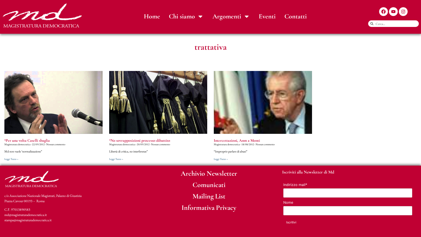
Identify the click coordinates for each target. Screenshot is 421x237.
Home (152, 16)
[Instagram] (403, 11)
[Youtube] (393, 11)
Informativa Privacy (209, 207)
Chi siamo (182, 16)
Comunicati (209, 184)
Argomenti (226, 16)
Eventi (267, 16)
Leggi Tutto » (11, 159)
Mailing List (209, 196)
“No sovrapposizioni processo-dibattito (139, 140)
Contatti (295, 16)
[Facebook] (383, 11)
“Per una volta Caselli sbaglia (27, 140)
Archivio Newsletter (209, 173)
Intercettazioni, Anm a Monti (237, 140)
